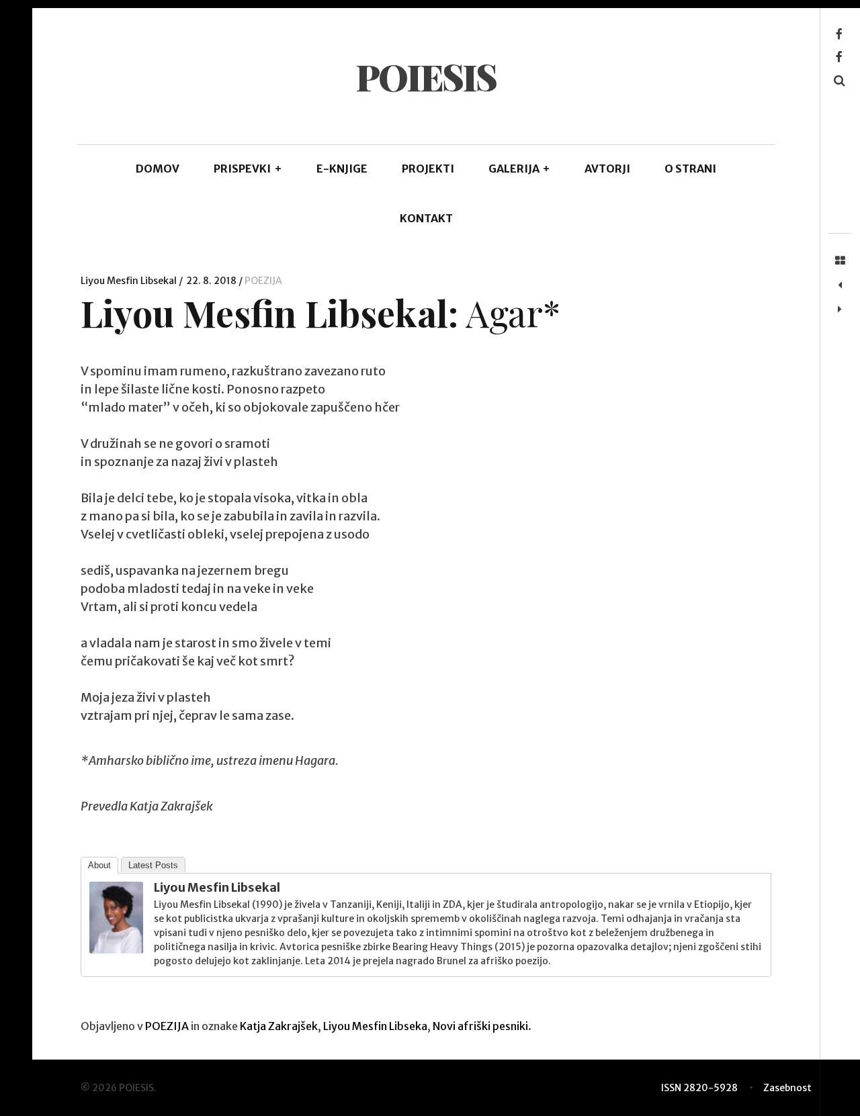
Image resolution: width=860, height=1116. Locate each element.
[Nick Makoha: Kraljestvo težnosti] (840, 285)
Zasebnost (787, 1088)
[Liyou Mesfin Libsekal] (116, 949)
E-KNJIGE (342, 168)
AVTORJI (607, 168)
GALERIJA (519, 168)
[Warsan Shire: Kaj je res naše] (840, 309)
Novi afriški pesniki (480, 1026)
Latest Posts (153, 865)
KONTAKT (426, 218)
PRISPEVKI (248, 168)
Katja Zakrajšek (279, 1026)
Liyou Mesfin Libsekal (130, 281)
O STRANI (690, 168)
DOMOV (157, 168)
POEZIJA (263, 281)
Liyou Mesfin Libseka (375, 1026)
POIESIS (425, 76)
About (99, 865)
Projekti (428, 168)
